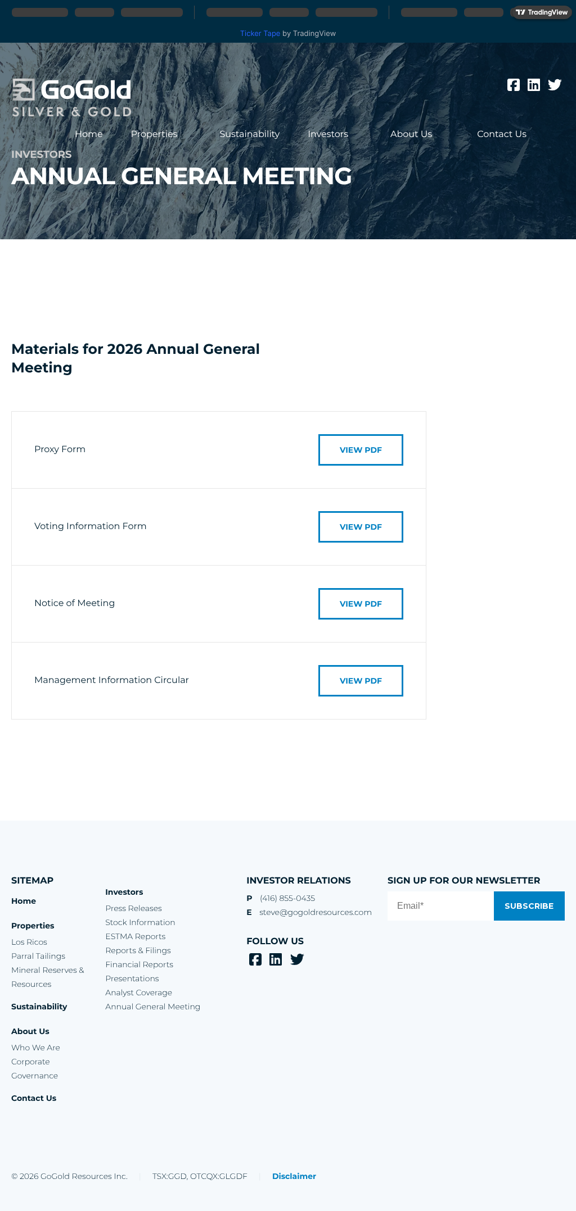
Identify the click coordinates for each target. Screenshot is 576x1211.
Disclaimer (294, 1176)
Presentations (132, 978)
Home (89, 134)
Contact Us (501, 134)
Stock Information (140, 922)
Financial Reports (139, 964)
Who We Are (35, 1047)
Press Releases (133, 908)
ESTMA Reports (135, 936)
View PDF (361, 450)
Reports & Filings (137, 950)
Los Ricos (29, 942)
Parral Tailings (38, 956)
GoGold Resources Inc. (71, 97)
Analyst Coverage (138, 992)
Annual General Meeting (152, 1006)
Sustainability (249, 134)
